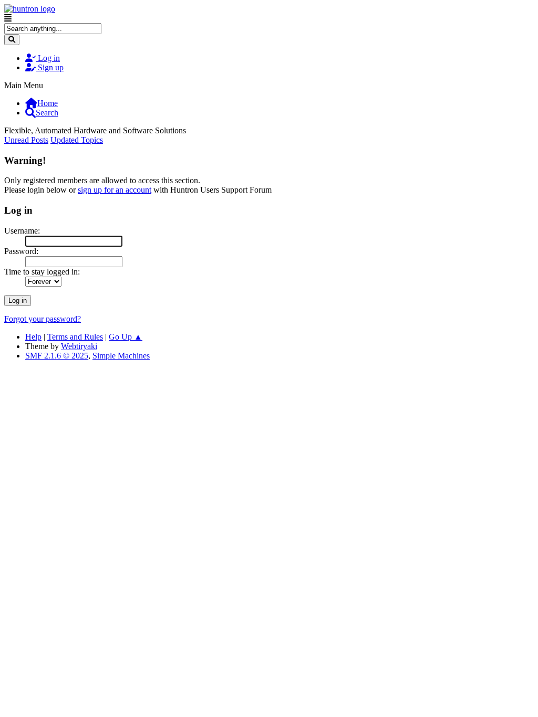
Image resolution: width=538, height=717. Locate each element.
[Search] (11, 39)
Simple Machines (121, 355)
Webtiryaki (79, 346)
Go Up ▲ (125, 336)
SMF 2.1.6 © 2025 (56, 355)
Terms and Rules (75, 336)
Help (33, 336)
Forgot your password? (42, 318)
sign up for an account (114, 189)
